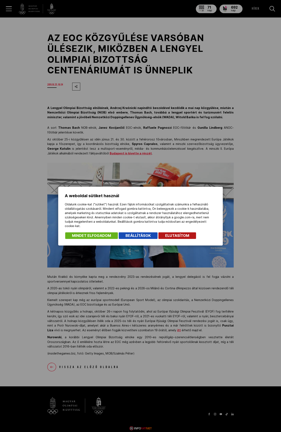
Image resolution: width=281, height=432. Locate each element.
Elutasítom (177, 235)
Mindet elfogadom (91, 235)
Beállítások (138, 235)
